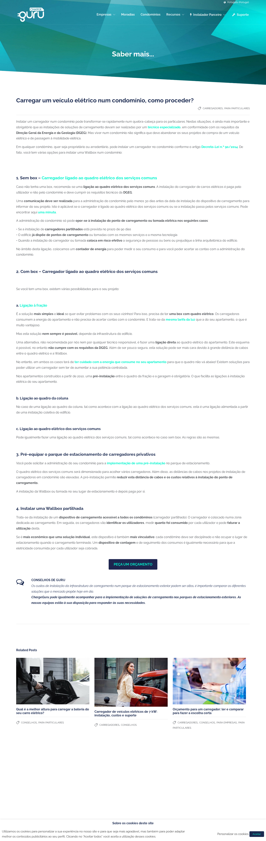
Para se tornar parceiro (30, 775)
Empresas (104, 14)
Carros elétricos (204, 764)
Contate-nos (24, 764)
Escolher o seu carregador (151, 764)
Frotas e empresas (87, 775)
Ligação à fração (33, 305)
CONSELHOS (29, 722)
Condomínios (150, 14)
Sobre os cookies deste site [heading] (133, 823)
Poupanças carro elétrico (150, 775)
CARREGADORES (213, 108)
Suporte (243, 15)
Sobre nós (22, 770)
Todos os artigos (144, 780)
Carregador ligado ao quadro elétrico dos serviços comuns (99, 177)
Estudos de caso (145, 770)
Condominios (83, 770)
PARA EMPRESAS (227, 722)
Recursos (173, 14)
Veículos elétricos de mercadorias (215, 775)
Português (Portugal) (238, 2)
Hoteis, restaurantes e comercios (96, 780)
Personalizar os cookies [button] (232, 834)
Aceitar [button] (257, 834)
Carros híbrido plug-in (207, 770)
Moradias (128, 14)
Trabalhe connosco (28, 780)
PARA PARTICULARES (237, 108)
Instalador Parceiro (207, 15)
